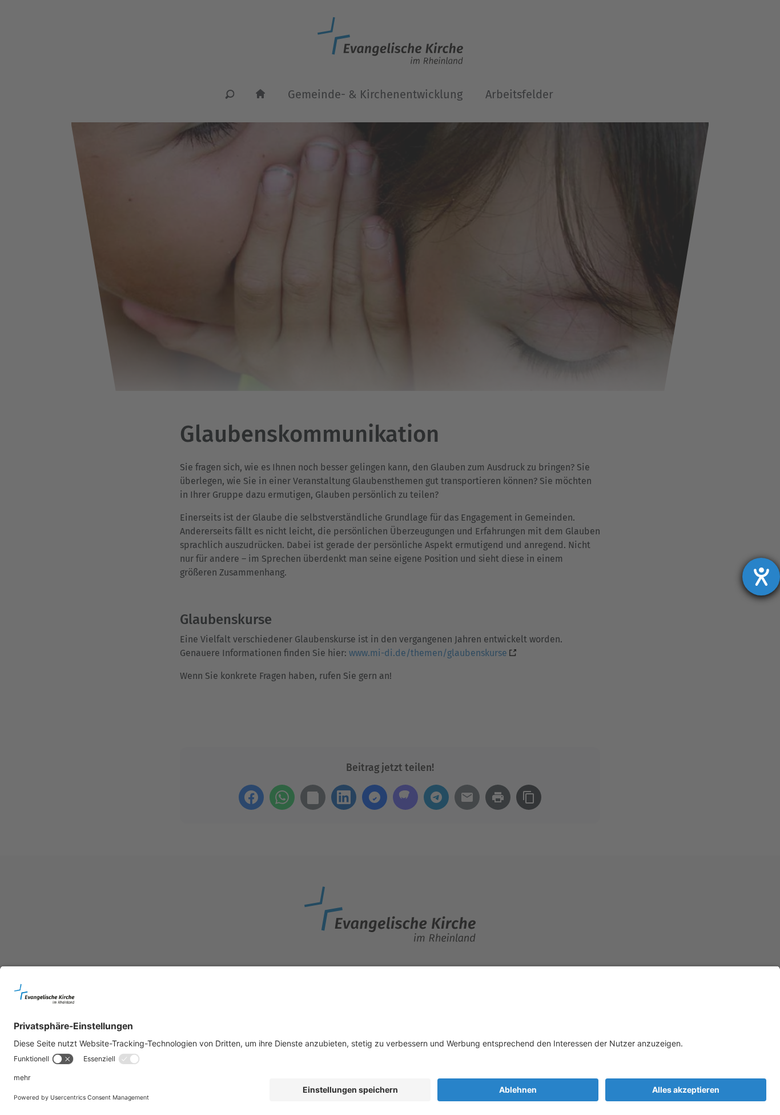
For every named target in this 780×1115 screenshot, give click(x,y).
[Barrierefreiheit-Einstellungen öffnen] (761, 577)
